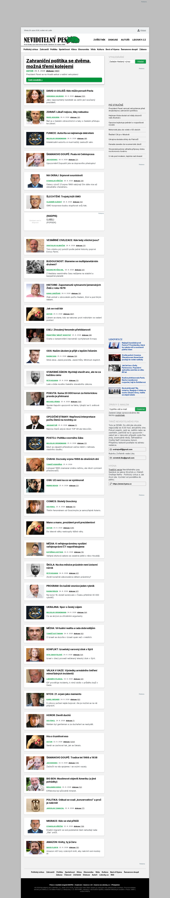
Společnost (64, 49)
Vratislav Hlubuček (55, 245)
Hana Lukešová (53, 293)
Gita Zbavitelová (54, 655)
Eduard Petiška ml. (55, 270)
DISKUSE (113, 39)
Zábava (142, 49)
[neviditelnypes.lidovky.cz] (52, 40)
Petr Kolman (52, 380)
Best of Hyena (112, 49)
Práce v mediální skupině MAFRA (61, 885)
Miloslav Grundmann (56, 138)
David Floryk (52, 847)
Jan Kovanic (52, 160)
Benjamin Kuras (53, 787)
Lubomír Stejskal (54, 679)
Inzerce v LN (88, 885)
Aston (29, 71)
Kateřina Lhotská (54, 552)
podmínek (120, 415)
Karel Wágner (52, 699)
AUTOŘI (125, 39)
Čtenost (67, 875)
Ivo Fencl (50, 507)
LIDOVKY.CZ (139, 39)
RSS (112, 875)
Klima (74, 49)
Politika (53, 49)
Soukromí (78, 885)
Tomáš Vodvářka (54, 464)
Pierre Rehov (52, 485)
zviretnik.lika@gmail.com (123, 458)
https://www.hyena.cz (122, 484)
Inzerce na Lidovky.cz (102, 885)
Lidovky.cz (115, 339)
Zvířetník (77, 875)
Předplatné (116, 885)
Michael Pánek (53, 402)
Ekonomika (83, 49)
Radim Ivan (51, 356)
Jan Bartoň (51, 425)
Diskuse (86, 875)
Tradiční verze (115, 469)
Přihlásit (143, 30)
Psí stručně (116, 105)
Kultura (100, 49)
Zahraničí (44, 49)
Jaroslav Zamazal (55, 808)
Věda (93, 49)
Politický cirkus (31, 49)
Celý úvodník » (35, 80)
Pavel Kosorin (52, 117)
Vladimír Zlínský (54, 202)
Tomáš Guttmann (54, 633)
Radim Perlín (52, 591)
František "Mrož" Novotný (58, 335)
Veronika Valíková (55, 96)
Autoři (94, 875)
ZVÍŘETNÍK (99, 39)
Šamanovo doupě (129, 49)
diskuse (52, 71)
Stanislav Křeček (54, 181)
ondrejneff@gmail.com (122, 449)
